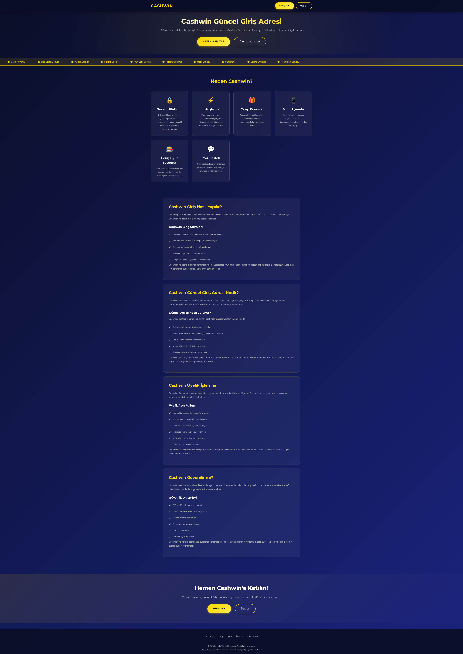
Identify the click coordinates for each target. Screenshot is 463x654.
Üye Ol (304, 5)
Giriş (221, 636)
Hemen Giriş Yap (213, 41)
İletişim (239, 636)
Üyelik (229, 636)
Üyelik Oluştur (250, 41)
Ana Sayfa (210, 636)
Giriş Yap (284, 5)
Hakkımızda (252, 636)
